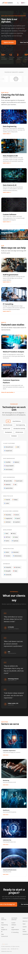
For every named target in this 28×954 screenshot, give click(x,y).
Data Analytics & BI (4, 929)
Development (8, 432)
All (8, 421)
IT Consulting (14, 932)
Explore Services (9, 42)
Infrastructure (19, 432)
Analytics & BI (6, 428)
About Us (25, 921)
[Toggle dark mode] (18, 2)
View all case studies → (8, 392)
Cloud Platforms (17, 421)
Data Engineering (20, 425)
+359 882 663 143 (14, 949)
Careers (25, 926)
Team (24, 924)
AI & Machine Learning (19, 428)
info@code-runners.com (6, 951)
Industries (25, 934)
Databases (14, 436)
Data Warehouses (7, 425)
